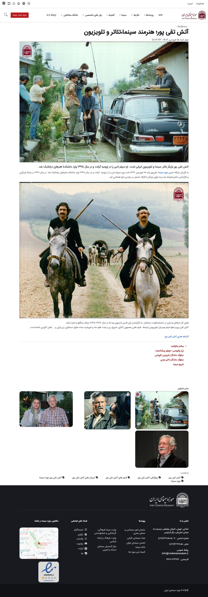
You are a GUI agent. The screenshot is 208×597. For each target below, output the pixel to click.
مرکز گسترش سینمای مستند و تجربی (106, 548)
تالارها (136, 15)
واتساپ (79, 539)
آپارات (80, 549)
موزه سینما (163, 173)
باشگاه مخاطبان (70, 15)
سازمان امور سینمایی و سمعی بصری (135, 531)
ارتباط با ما (51, 15)
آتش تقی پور (175, 478)
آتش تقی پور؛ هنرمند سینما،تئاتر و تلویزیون (136, 32)
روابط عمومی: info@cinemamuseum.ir (175, 552)
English (200, 3)
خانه (160, 15)
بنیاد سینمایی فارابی (136, 538)
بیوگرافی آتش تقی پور (148, 478)
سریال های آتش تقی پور (83, 478)
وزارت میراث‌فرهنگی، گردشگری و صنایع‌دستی (105, 531)
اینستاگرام (78, 530)
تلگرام (80, 535)
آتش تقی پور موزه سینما (50, 478)
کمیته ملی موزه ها (137, 552)
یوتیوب (79, 544)
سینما (123, 15)
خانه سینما (140, 547)
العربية (190, 3)
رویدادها (150, 15)
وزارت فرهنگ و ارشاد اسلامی (106, 540)
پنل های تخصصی (93, 15)
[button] (5, 15)
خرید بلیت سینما (19, 15)
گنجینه (112, 15)
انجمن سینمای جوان (135, 543)
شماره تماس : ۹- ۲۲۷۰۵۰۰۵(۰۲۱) (173, 538)
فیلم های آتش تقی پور (116, 478)
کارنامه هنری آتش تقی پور (177, 337)
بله (82, 553)
